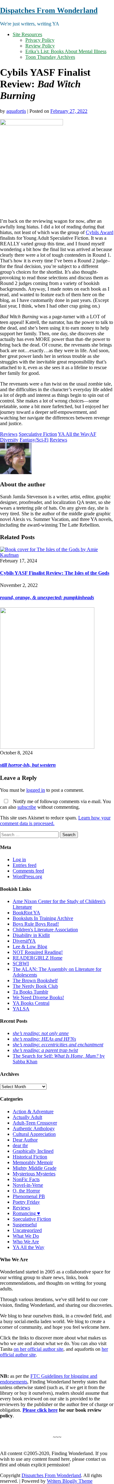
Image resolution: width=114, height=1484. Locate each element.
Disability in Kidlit (31, 935)
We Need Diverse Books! (38, 997)
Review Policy (40, 45)
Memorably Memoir (33, 1162)
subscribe (26, 807)
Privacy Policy (39, 40)
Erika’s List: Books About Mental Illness (65, 51)
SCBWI (21, 963)
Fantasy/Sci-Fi (34, 439)
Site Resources (27, 34)
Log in (19, 859)
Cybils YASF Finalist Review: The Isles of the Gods (54, 573)
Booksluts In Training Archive (43, 918)
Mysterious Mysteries (34, 1173)
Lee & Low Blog (30, 946)
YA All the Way (74, 434)
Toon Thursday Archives (50, 57)
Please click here (40, 1410)
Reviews (8, 434)
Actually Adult (27, 1117)
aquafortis (16, 111)
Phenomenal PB (29, 1196)
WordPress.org (27, 876)
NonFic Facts (26, 1179)
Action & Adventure (33, 1111)
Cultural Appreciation (34, 1134)
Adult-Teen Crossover (35, 1122)
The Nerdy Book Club (35, 986)
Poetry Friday (26, 1202)
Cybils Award (99, 232)
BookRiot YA (26, 912)
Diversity (9, 439)
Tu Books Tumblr (30, 991)
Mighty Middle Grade (34, 1168)
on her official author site (38, 1349)
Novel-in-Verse (28, 1185)
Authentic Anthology (34, 1128)
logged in (35, 790)
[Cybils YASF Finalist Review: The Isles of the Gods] (57, 555)
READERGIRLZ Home (37, 958)
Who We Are (26, 1241)
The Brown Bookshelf (35, 980)
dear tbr (20, 1145)
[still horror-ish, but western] (47, 747)
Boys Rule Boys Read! (36, 924)
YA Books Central (31, 1003)
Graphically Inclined (33, 1151)
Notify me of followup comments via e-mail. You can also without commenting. (55, 804)
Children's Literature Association (45, 929)
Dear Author (25, 1139)
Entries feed (24, 865)
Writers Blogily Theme (69, 1481)
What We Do (26, 1236)
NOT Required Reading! (38, 952)
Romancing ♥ (26, 1213)
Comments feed (28, 870)
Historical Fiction (30, 1156)
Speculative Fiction (38, 434)
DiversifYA (24, 941)
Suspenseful (25, 1224)
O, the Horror (26, 1190)
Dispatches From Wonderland (49, 10)
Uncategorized (27, 1230)
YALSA (21, 1008)
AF (93, 434)
